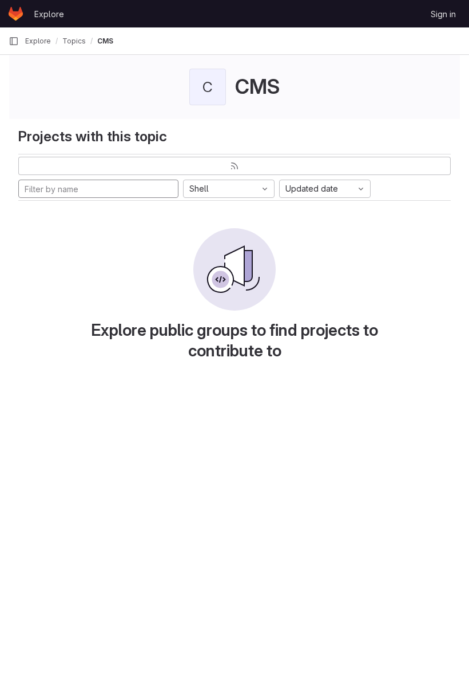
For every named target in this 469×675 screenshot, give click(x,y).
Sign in (443, 14)
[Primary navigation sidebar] (14, 41)
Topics (74, 41)
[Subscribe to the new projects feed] (234, 166)
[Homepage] (15, 14)
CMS (105, 41)
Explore (49, 14)
